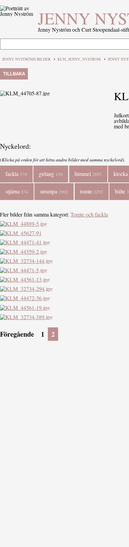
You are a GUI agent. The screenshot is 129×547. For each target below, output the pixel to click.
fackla (16, 173)
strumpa (54, 191)
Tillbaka (14, 73)
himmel (88, 173)
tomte (91, 191)
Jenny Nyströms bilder (26, 59)
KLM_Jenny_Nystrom (79, 59)
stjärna (17, 191)
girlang (51, 173)
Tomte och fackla (89, 214)
